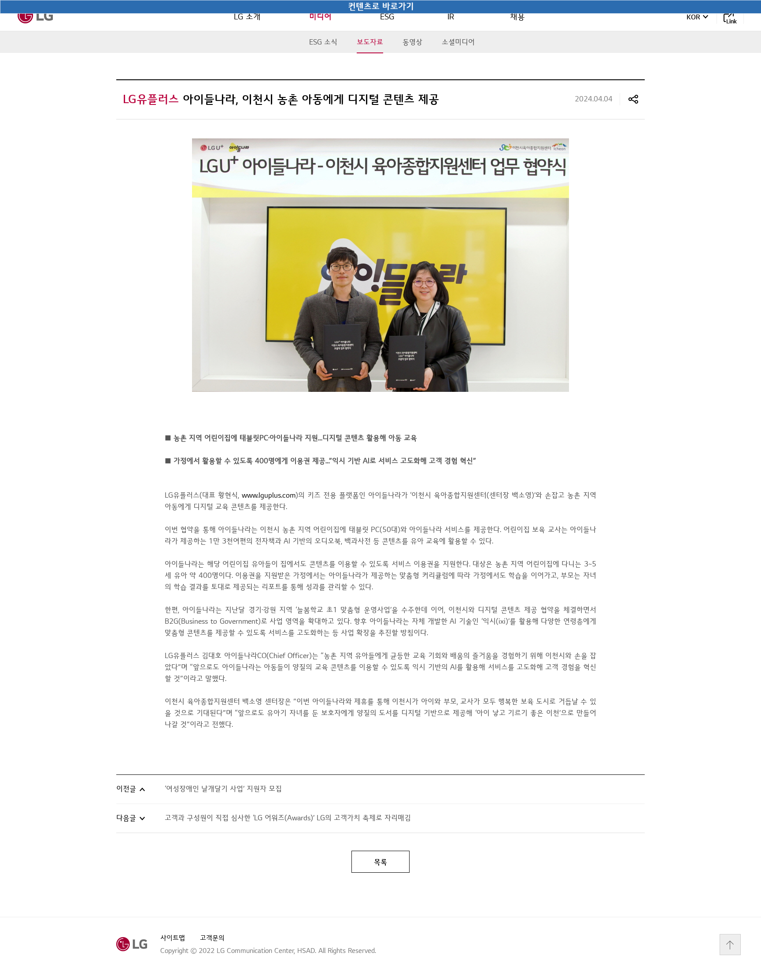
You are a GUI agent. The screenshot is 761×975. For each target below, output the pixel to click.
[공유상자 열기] (633, 99)
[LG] (35, 15)
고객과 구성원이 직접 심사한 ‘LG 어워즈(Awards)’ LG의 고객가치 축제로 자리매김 (288, 818)
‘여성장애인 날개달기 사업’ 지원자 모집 (223, 789)
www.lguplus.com (269, 495)
